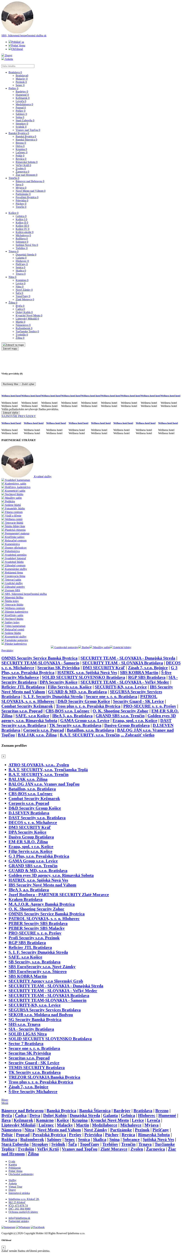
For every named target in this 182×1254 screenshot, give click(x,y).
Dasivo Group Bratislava (127, 725)
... (137, 735)
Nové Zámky (24, 289)
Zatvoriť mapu (10, 348)
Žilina (13, 302)
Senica (20, 267)
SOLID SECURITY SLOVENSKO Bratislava (83, 677)
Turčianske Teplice (27, 331)
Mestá (4, 1103)
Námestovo (23, 325)
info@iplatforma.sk (19, 1217)
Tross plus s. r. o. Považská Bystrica (88, 706)
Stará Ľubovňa (25, 120)
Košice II (22, 222)
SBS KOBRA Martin (139, 672)
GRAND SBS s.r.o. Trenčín (120, 715)
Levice (20, 283)
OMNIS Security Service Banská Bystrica (39, 658)
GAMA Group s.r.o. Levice (84, 720)
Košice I (21, 219)
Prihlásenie (15, 1167)
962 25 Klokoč (17, 1202)
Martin (20, 321)
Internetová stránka (19, 1193)
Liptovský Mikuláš (27, 318)
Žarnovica (22, 171)
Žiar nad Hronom (26, 174)
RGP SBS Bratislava (146, 677)
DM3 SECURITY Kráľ (104, 667)
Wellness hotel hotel (11, 395)
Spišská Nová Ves (27, 244)
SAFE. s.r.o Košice (32, 715)
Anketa (8, 59)
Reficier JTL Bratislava (23, 687)
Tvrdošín (22, 334)
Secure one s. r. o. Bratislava (111, 696)
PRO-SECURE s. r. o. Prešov (149, 706)
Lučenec (21, 152)
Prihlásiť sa (17, 41)
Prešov (13, 88)
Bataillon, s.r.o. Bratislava (90, 730)
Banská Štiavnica (26, 139)
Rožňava (22, 238)
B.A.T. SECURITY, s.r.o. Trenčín (90, 735)
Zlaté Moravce (25, 299)
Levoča (21, 101)
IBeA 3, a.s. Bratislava (72, 715)
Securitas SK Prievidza (58, 667)
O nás (12, 1161)
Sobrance (22, 241)
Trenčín (14, 178)
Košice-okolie (24, 232)
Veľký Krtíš (23, 165)
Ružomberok (24, 328)
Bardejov (22, 91)
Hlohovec (22, 260)
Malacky (22, 78)
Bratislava (15, 72)
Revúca (21, 158)
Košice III (22, 225)
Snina (20, 117)
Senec (20, 85)
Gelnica (21, 216)
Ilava (19, 184)
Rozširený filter (10, 384)
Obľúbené (17, 49)
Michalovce (23, 235)
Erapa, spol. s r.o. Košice (135, 720)
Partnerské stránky (19, 1221)
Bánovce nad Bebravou (30, 181)
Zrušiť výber (28, 384)
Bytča (20, 305)
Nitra (12, 276)
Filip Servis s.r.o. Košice (70, 687)
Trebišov (22, 248)
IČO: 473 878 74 (18, 1205)
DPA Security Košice (58, 682)
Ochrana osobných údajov (23, 1211)
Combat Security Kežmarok (27, 706)
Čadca (20, 309)
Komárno (22, 280)
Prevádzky (7, 650)
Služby (12, 1180)
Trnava (13, 251)
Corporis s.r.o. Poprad (43, 730)
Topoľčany (23, 296)
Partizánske (23, 194)
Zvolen (21, 168)
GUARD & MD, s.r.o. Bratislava (77, 691)
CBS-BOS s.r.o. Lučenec (68, 711)
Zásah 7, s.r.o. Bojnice (148, 667)
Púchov (21, 203)
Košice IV (22, 228)
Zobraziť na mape (15, 345)
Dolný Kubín (24, 312)
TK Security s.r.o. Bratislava (75, 725)
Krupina (21, 149)
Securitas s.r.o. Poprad (21, 711)
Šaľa (19, 293)
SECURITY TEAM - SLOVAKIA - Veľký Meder (125, 682)
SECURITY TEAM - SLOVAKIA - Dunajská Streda (128, 658)
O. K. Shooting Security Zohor (120, 711)
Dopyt (8, 55)
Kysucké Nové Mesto (29, 315)
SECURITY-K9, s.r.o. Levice (121, 687)
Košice (13, 212)
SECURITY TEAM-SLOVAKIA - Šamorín (40, 663)
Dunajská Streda (26, 254)
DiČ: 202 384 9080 (19, 1208)
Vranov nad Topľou (28, 130)
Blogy (4, 1099)
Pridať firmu (18, 45)
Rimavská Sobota (27, 162)
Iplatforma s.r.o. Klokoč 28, (24, 1199)
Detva (20, 146)
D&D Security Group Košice (84, 701)
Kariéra (13, 1164)
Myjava (21, 187)
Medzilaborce (24, 104)
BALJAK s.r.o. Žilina (37, 735)
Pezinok (21, 81)
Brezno (21, 142)
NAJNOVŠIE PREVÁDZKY (18, 416)
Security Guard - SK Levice (138, 701)
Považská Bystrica (27, 197)
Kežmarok (23, 97)
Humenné (22, 94)
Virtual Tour (15, 1186)
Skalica (21, 270)
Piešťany (22, 264)
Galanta (21, 257)
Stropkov (22, 123)
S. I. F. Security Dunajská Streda (53, 696)
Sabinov (21, 113)
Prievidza (22, 200)
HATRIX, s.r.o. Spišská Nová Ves (87, 672)
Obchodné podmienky (21, 1174)
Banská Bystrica (19, 133)
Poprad (21, 107)
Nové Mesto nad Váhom (31, 190)
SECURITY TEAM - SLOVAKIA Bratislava (122, 663)
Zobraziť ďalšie (10, 412)
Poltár (20, 155)
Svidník (21, 126)
